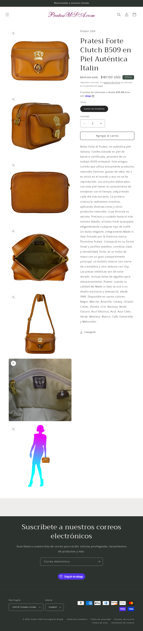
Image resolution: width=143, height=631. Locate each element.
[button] (7, 14)
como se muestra (94, 108)
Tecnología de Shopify (53, 619)
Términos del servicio (124, 619)
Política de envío (100, 623)
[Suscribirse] (99, 562)
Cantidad (84, 116)
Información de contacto (122, 623)
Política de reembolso (77, 619)
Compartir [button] (90, 332)
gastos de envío (112, 82)
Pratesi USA (36, 619)
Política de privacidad (101, 619)
